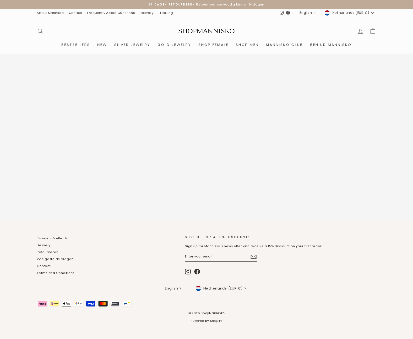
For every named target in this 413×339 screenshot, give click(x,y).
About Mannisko (50, 13)
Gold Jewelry (174, 44)
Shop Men (247, 44)
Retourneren (47, 252)
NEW (102, 44)
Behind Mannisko (331, 44)
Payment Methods (52, 238)
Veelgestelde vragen (55, 259)
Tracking (165, 13)
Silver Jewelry (132, 44)
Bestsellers (75, 44)
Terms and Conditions (56, 273)
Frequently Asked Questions (111, 13)
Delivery (146, 13)
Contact (75, 13)
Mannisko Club (284, 44)
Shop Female (213, 44)
